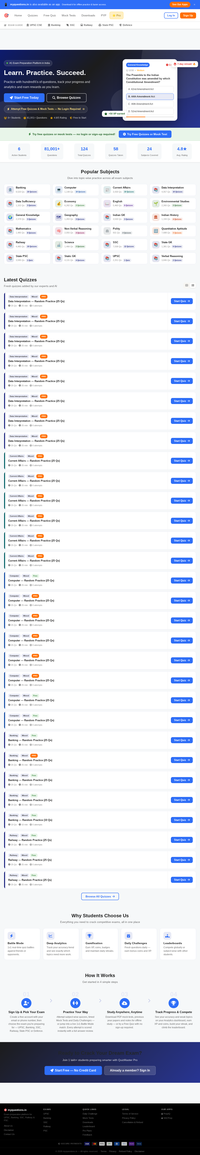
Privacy (112, 1151)
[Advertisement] (100, 39)
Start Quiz (180, 301)
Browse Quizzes (69, 97)
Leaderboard (89, 1126)
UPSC (46, 1114)
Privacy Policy (129, 1118)
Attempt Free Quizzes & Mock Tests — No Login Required (46, 108)
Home (18, 15)
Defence (127, 25)
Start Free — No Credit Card (75, 1070)
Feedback (87, 1135)
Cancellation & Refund (132, 1122)
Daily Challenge (90, 1114)
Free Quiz (50, 15)
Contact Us (9, 1134)
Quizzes (33, 15)
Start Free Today (26, 97)
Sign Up (188, 15)
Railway (88, 25)
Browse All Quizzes (98, 896)
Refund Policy (125, 1151)
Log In (171, 15)
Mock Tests (69, 15)
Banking (55, 25)
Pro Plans (87, 1130)
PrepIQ (166, 1114)
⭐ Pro (116, 15)
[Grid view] (186, 285)
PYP (103, 15)
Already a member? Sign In (130, 1070)
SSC (72, 25)
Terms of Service (130, 1114)
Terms (104, 1151)
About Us (8, 1126)
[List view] (193, 285)
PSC (45, 1130)
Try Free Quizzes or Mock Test (147, 134)
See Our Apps (180, 4)
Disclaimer (9, 1130)
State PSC (108, 25)
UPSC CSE (36, 25)
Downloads (88, 15)
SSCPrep (167, 1118)
